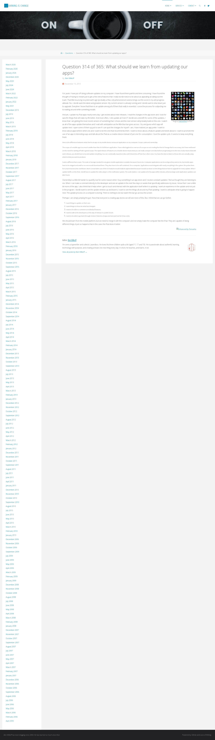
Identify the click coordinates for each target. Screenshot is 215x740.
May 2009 (10, 564)
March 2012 (11, 440)
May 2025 (10, 81)
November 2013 (12, 357)
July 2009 (9, 556)
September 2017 (12, 176)
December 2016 (12, 209)
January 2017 (11, 205)
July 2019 (9, 114)
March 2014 (11, 341)
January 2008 (11, 626)
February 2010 (11, 531)
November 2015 (12, 258)
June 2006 (10, 704)
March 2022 (11, 93)
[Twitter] (208, 5)
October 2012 (11, 411)
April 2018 (10, 147)
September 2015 (12, 267)
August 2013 (11, 370)
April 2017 (10, 197)
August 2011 (11, 469)
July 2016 (9, 225)
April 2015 (10, 287)
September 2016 (12, 217)
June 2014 (10, 329)
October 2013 (11, 362)
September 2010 (12, 502)
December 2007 (12, 630)
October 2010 (11, 498)
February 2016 (11, 246)
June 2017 (10, 188)
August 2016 (11, 221)
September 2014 (12, 316)
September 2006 (12, 692)
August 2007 (11, 646)
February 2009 (11, 576)
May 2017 (10, 192)
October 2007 (11, 638)
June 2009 (10, 560)
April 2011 (10, 481)
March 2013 (11, 390)
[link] (199, 5)
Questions (69, 53)
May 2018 (10, 143)
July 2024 (9, 85)
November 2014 (12, 308)
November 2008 (12, 589)
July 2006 (9, 700)
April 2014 (10, 337)
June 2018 (10, 139)
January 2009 (11, 580)
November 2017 (12, 168)
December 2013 (12, 353)
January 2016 (11, 250)
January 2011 (11, 485)
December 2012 (12, 403)
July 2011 (9, 473)
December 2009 (12, 539)
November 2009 (12, 543)
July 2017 (9, 184)
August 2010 (11, 506)
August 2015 (11, 271)
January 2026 (11, 73)
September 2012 (12, 415)
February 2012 (11, 444)
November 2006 (12, 684)
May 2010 (10, 518)
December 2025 (12, 77)
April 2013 (10, 386)
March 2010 (11, 527)
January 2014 (11, 349)
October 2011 (11, 461)
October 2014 (11, 312)
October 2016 (11, 213)
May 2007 (10, 659)
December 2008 (12, 584)
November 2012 (12, 407)
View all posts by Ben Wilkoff (74, 252)
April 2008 (10, 613)
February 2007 (11, 671)
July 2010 (9, 510)
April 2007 (10, 663)
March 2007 (11, 667)
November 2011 (12, 457)
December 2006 (12, 679)
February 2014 (11, 345)
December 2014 (12, 304)
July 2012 (9, 423)
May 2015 (10, 283)
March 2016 (11, 242)
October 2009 (11, 547)
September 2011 (12, 465)
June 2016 (10, 229)
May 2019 (10, 122)
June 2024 (10, 89)
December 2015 (12, 254)
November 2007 (12, 634)
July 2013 (9, 374)
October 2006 (11, 688)
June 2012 (10, 428)
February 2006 (11, 717)
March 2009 (11, 572)
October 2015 (11, 262)
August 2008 (11, 597)
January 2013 (11, 399)
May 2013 (10, 382)
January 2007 (11, 675)
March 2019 (11, 126)
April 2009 (10, 568)
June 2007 (10, 655)
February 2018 (11, 155)
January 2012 (11, 448)
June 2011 (10, 477)
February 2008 (11, 622)
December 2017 (12, 163)
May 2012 (10, 432)
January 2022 (11, 102)
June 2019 (10, 118)
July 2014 (9, 324)
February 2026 (11, 69)
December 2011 (12, 452)
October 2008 (11, 593)
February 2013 (11, 395)
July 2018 (9, 135)
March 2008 (11, 617)
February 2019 (11, 130)
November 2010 (12, 494)
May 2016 (10, 234)
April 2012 (10, 436)
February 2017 (11, 201)
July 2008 (9, 601)
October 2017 (11, 172)
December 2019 (12, 110)
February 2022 (11, 97)
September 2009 (12, 551)
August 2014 (11, 320)
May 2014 (10, 333)
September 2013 (12, 366)
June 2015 (10, 279)
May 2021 (10, 106)
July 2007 (9, 650)
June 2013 (10, 378)
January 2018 (11, 159)
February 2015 (11, 296)
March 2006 (11, 712)
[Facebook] (204, 5)
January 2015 (11, 300)
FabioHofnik (183, 121)
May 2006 (10, 708)
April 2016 (10, 238)
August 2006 (11, 696)
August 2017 (11, 180)
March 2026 (11, 64)
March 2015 (11, 291)
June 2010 (10, 514)
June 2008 (10, 605)
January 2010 (11, 535)
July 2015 (9, 275)
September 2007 (12, 642)
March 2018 (11, 151)
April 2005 (10, 721)
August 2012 (11, 419)
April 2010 (10, 523)
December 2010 (12, 490)
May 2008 (10, 609)
